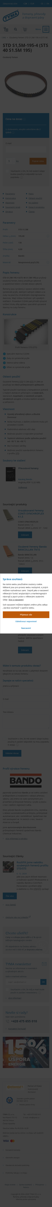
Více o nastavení (16, 599)
